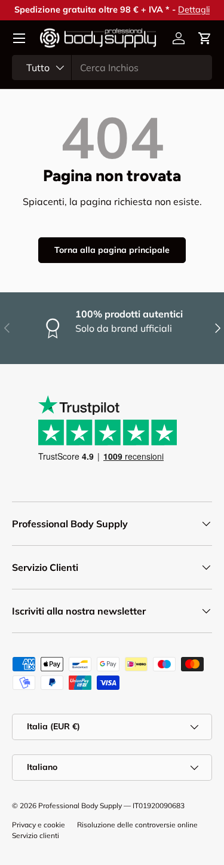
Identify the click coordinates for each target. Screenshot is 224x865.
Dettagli (194, 9)
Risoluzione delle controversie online (137, 824)
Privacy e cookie (38, 824)
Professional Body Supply (80, 805)
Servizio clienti (35, 835)
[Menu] (19, 38)
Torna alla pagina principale (112, 249)
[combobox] (112, 67)
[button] (205, 38)
